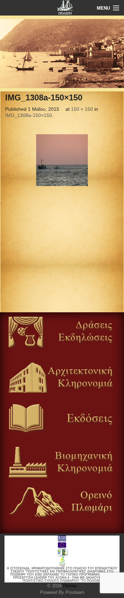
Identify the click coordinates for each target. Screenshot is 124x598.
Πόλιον (69, 585)
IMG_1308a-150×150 (28, 115)
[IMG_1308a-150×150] (62, 160)
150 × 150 (82, 109)
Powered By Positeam (62, 592)
